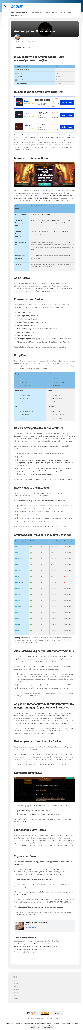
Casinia (15, 995)
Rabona (16, 998)
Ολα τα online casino (51, 13)
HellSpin (16, 980)
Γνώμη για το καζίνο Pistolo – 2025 (25, 952)
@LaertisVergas (32, 927)
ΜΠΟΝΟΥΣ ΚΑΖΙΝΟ (36, 13)
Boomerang (17, 992)
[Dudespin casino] (20, 102)
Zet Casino (16, 989)
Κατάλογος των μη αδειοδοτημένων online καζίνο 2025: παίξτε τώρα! (36, 946)
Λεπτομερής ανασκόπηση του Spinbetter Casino (29, 949)
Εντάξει (33, 1027)
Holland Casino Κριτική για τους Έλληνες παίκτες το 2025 (32, 944)
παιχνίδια (37, 195)
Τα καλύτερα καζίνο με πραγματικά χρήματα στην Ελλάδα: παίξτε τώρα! (36, 941)
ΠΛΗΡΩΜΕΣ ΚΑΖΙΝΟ (16, 15)
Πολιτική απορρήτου (47, 1027)
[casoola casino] (19, 127)
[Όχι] (81, 1025)
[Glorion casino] (19, 115)
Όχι (39, 1027)
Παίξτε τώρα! (67, 102)
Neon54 (16, 983)
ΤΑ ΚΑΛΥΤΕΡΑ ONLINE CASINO (19, 13)
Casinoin (16, 986)
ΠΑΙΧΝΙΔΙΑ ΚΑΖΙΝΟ (66, 13)
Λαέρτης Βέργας (33, 41)
